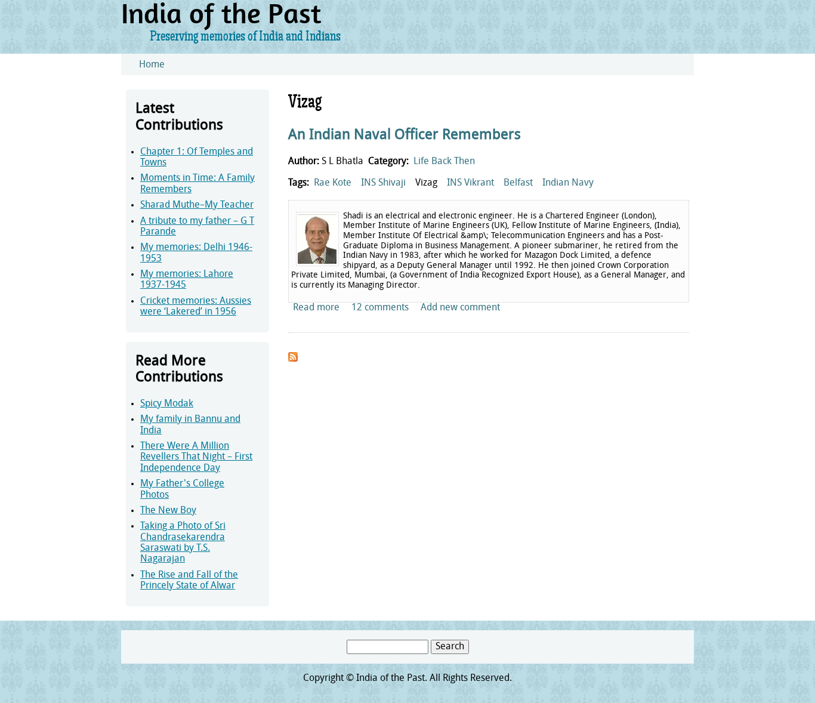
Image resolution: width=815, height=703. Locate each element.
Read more (316, 308)
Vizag (426, 183)
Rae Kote (332, 183)
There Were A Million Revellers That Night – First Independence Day (196, 457)
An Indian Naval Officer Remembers (404, 135)
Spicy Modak (166, 404)
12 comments (380, 308)
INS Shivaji (383, 183)
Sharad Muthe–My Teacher (197, 205)
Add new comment (460, 308)
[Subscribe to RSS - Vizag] (293, 359)
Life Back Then (444, 161)
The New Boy (168, 511)
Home (152, 65)
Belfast (518, 183)
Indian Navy (568, 183)
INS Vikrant (470, 183)
